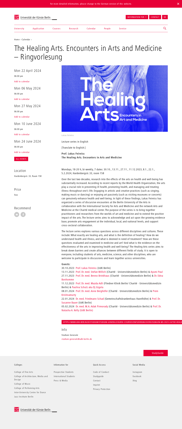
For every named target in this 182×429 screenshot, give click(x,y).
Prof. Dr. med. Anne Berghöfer (92, 291)
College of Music (22, 383)
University (19, 28)
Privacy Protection (101, 389)
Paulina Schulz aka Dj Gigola (87, 287)
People (107, 28)
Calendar (91, 28)
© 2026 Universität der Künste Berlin (29, 409)
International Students (64, 376)
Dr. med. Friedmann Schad (90, 298)
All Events (21, 159)
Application (38, 28)
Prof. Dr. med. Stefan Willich (91, 271)
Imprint (96, 384)
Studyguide (98, 376)
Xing (135, 380)
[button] (165, 28)
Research (73, 28)
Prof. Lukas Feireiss (86, 268)
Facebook (137, 376)
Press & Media (61, 380)
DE (165, 17)
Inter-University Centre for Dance (30, 392)
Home (17, 39)
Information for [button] (135, 17)
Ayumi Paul (157, 271)
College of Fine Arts (23, 372)
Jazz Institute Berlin (23, 396)
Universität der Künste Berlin (25, 16)
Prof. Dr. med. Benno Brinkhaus (92, 275)
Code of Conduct (101, 372)
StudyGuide (158, 352)
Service (122, 28)
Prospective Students (64, 372)
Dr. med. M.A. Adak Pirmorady (92, 306)
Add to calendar (22, 81)
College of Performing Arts (27, 388)
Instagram (137, 372)
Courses (57, 28)
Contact (155, 17)
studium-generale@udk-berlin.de (77, 339)
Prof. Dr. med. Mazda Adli (89, 283)
